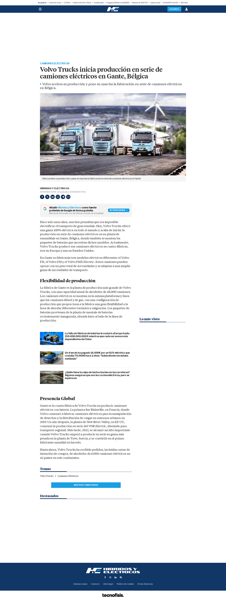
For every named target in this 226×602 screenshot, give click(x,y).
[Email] (68, 197)
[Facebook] (42, 197)
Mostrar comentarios (86, 485)
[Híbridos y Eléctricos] (113, 570)
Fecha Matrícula (145, 584)
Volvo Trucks (47, 476)
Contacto (95, 584)
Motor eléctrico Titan (82, 3)
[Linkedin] (52, 197)
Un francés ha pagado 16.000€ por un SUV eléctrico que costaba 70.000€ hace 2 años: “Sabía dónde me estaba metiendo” (97, 355)
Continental (99, 3)
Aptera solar (155, 3)
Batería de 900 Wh (140, 3)
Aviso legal (108, 584)
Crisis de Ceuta (55, 3)
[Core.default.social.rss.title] (120, 577)
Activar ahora (117, 210)
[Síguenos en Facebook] (105, 577)
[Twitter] (47, 197)
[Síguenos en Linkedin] (115, 577)
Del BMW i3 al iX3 (170, 3)
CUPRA (67, 3)
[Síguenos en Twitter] (110, 577)
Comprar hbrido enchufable (117, 3)
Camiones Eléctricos (55, 63)
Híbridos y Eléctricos (54, 188)
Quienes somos (80, 584)
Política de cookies (125, 584)
